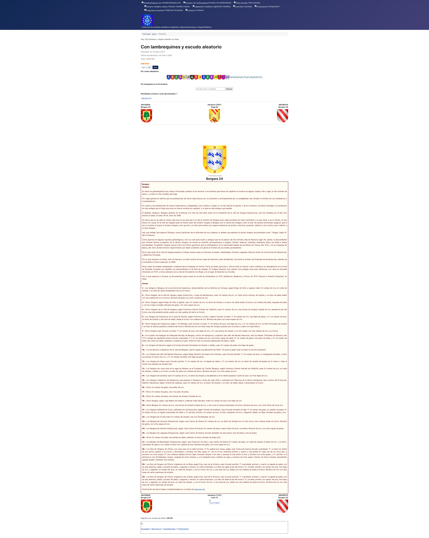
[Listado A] (169, 77)
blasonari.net (199, 489)
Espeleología (169, 529)
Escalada (145, 529)
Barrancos (156, 529)
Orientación (183, 529)
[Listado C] (176, 77)
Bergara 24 (146, 98)
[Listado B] (173, 77)
